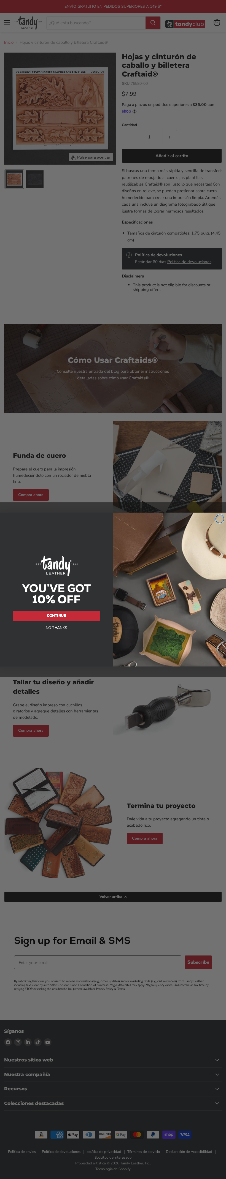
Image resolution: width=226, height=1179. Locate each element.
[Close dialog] (219, 518)
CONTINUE (56, 615)
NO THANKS (57, 627)
